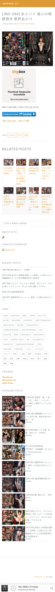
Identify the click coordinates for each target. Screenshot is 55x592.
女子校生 (37, 354)
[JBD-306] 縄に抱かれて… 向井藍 (16, 270)
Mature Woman (29, 330)
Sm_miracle (37, 339)
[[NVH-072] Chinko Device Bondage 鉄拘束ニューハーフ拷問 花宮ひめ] (46, 190)
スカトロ (6, 354)
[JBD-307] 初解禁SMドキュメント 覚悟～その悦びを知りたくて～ (39, 465)
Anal (24, 315)
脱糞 (5, 363)
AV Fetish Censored (25, 24)
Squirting (8, 344)
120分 (5, 315)
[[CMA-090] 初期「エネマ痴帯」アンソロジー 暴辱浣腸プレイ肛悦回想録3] (21, 162)
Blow (6, 320)
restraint (26, 335)
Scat (5, 339)
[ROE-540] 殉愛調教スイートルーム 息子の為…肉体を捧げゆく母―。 (39, 417)
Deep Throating (42, 320)
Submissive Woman (25, 344)
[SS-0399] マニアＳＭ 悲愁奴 (9, 170)
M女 (41, 330)
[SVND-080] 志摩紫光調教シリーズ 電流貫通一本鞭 (21, 202)
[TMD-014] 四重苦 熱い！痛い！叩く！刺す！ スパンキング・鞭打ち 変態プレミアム (38, 400)
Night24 (7, 335)
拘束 (5, 359)
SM (19, 135)
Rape (16, 335)
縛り (39, 359)
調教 (11, 363)
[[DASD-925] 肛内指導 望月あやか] (34, 162)
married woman (11, 330)
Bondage (16, 320)
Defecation (8, 325)
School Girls (17, 339)
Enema (12, 135)
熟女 (32, 359)
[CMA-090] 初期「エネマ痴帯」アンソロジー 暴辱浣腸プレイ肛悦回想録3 (20, 176)
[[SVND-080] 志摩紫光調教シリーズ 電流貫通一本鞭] (21, 190)
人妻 (23, 354)
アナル (28, 349)
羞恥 (45, 359)
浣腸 (26, 135)
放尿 (11, 359)
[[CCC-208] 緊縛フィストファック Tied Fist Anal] (46, 162)
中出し (15, 354)
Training (19, 349)
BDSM (32, 315)
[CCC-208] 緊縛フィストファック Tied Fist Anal (46, 173)
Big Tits (42, 315)
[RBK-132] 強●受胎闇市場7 (13, 292)
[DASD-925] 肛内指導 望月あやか (34, 170)
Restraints (39, 335)
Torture (7, 349)
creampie (28, 320)
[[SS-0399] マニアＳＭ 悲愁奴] (8, 162)
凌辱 (29, 354)
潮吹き (25, 359)
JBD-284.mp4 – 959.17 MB (15, 121)
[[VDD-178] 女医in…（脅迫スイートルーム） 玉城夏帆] (34, 190)
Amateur (15, 315)
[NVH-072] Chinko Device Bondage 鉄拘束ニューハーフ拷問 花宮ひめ (46, 204)
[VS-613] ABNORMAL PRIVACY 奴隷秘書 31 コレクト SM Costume (39, 449)
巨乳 (46, 354)
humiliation (32, 325)
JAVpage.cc (10, 3)
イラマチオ (38, 349)
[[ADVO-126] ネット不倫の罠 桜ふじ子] (8, 190)
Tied (39, 344)
